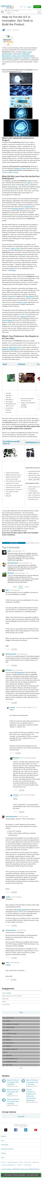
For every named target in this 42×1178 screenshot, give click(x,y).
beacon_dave (16, 56)
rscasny (9, 30)
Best (20, 587)
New (39, 12)
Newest (27, 587)
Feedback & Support (12, 1162)
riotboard (8, 1040)
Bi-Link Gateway (7, 320)
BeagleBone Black (11, 1061)
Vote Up (6, 649)
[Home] (7, 6)
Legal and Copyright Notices (8, 1164)
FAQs (20, 1162)
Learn (2, 1140)
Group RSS (21, 1116)
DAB (9, 551)
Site (21, 7)
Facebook (15, 1129)
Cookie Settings (27, 1164)
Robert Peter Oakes (28, 56)
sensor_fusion (10, 1018)
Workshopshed (7, 54)
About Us (3, 1162)
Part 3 (10, 172)
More (6, 10)
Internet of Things (20, 168)
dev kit (8, 1036)
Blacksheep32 (6, 56)
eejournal (8, 1046)
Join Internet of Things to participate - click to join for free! (21, 1175)
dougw (29, 52)
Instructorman (17, 54)
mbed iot (8, 1021)
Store (2, 1157)
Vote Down (9, 649)
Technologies (4, 1144)
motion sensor (10, 1043)
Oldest (15, 587)
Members (3, 1136)
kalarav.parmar (11, 930)
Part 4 (16, 172)
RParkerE (11, 573)
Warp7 (5, 364)
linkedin (25, 1129)
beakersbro (26, 54)
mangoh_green (10, 1027)
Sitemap (20, 1164)
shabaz (24, 52)
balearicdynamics (7, 58)
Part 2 (6, 172)
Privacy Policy (35, 1162)
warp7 (7, 1030)
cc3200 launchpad (11, 1033)
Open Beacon (30, 296)
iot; (6, 1052)
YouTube (35, 1129)
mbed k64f (9, 1055)
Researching (28, 206)
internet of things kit (11, 1049)
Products (3, 1153)
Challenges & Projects (7, 1149)
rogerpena (26, 58)
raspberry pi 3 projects (12, 1024)
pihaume (17, 58)
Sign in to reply (14, 543)
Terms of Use (27, 1162)
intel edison (9, 1065)
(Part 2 (27, 184)
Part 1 (30, 182)
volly (7, 962)
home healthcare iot (11, 1058)
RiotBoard (21, 364)
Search (24, 7)
